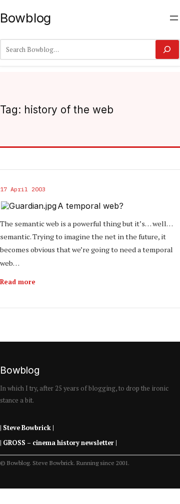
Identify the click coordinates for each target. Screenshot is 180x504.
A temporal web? (91, 206)
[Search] (167, 49)
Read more (18, 281)
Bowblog (25, 17)
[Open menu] (174, 18)
